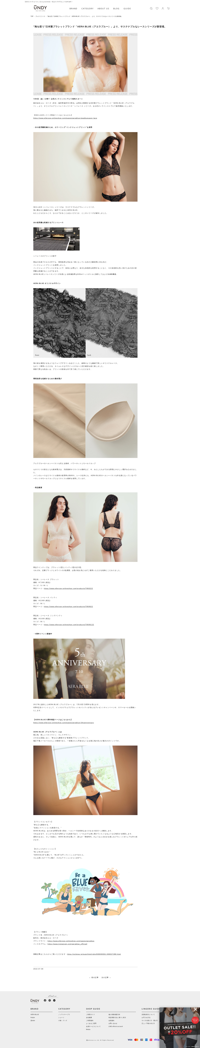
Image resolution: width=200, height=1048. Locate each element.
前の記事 (95, 977)
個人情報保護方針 (114, 1014)
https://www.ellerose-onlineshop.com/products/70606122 (69, 625)
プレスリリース (40, 16)
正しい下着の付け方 (148, 1023)
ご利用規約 (89, 1020)
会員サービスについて (93, 1026)
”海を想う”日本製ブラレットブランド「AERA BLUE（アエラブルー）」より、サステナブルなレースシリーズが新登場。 (85, 16)
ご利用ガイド (90, 1014)
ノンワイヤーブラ (64, 1014)
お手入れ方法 (146, 1017)
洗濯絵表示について (148, 1014)
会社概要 (89, 1017)
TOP (32, 16)
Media (88, 1029)
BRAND (73, 8)
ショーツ (61, 1017)
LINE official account (116, 1026)
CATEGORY (87, 8)
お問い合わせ (113, 1023)
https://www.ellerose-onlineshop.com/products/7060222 (68, 588)
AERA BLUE (35, 1014)
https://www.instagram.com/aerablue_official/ (67, 944)
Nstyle (33, 1017)
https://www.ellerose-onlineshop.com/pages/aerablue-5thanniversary (63, 723)
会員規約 (111, 1020)
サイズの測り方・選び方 (150, 1020)
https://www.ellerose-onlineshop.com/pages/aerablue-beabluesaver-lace (65, 118)
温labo (33, 1020)
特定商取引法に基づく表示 (117, 1017)
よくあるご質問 (91, 1023)
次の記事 (105, 977)
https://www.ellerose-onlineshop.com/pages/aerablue (71, 941)
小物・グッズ (62, 1020)
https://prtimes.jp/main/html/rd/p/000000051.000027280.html (94, 954)
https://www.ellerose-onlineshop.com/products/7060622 (68, 607)
